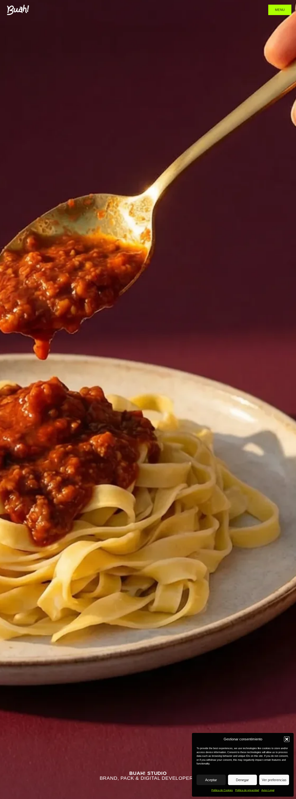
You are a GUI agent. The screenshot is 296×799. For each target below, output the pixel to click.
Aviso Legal (267, 790)
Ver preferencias (274, 780)
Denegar (242, 780)
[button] (286, 739)
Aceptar (211, 780)
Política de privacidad (247, 790)
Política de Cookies (222, 790)
